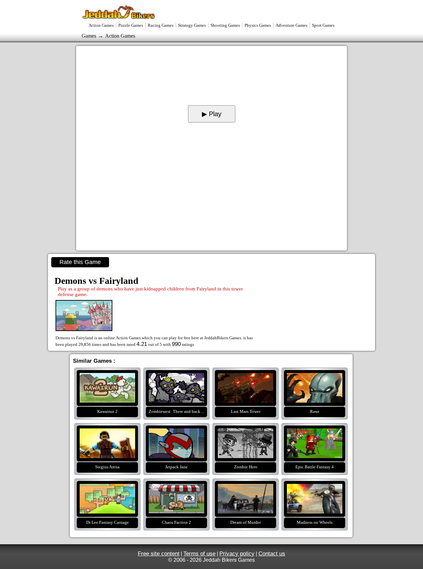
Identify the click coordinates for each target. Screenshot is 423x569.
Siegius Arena (107, 432)
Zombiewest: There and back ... (176, 377)
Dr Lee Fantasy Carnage (107, 488)
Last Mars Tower (245, 377)
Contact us (271, 553)
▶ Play (211, 113)
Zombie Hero (245, 432)
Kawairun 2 (107, 377)
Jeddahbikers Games (119, 12)
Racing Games (160, 25)
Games (89, 36)
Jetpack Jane (176, 432)
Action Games (101, 25)
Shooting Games (225, 25)
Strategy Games (192, 25)
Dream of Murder (245, 488)
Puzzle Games (130, 25)
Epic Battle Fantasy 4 (314, 432)
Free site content (158, 553)
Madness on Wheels (314, 488)
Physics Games (258, 25)
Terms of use (199, 553)
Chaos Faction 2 (176, 488)
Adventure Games (291, 25)
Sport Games (323, 25)
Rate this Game (80, 262)
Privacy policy (236, 553)
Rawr (314, 377)
